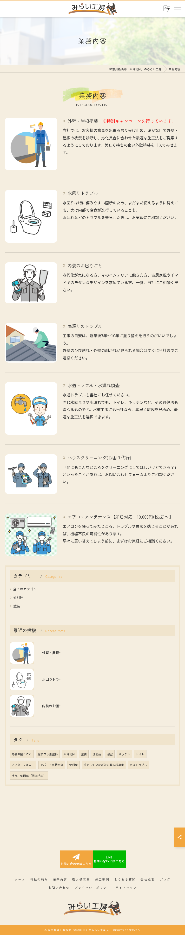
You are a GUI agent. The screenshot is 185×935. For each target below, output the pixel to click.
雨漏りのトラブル (84, 326)
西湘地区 (69, 754)
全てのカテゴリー (26, 588)
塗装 (16, 606)
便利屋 (18, 597)
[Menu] (177, 8)
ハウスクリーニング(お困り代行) (99, 457)
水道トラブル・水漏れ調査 (93, 385)
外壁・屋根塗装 (121, 121)
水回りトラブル (82, 193)
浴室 (110, 754)
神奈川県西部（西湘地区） (29, 776)
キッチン (124, 754)
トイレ (140, 754)
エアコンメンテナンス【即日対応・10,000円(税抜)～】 (120, 517)
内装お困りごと (22, 754)
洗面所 (96, 754)
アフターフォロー (23, 765)
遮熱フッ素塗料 (48, 754)
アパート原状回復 (51, 765)
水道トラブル (138, 765)
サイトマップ (126, 887)
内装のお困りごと (84, 265)
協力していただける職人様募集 (104, 765)
